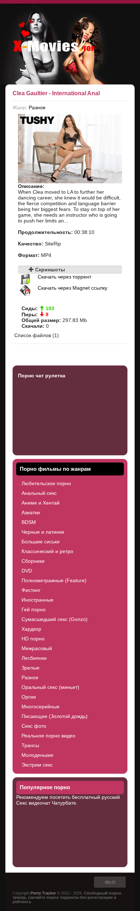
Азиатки (31, 512)
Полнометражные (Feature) (54, 580)
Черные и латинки (43, 532)
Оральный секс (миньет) (50, 687)
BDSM (29, 522)
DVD (27, 571)
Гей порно (34, 609)
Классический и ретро (47, 551)
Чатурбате (64, 803)
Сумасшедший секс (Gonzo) (55, 619)
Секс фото (34, 726)
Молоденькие (37, 755)
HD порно (33, 638)
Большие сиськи (41, 541)
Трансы (30, 745)
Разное (37, 107)
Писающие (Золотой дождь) (55, 716)
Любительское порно (46, 483)
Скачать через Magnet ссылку (72, 288)
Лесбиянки (34, 658)
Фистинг (31, 590)
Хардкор (31, 629)
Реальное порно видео (48, 736)
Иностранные (37, 600)
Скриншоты (49, 269)
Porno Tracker (43, 893)
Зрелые (30, 668)
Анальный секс (39, 493)
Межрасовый (37, 648)
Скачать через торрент (64, 277)
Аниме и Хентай (41, 503)
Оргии (29, 697)
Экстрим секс (37, 765)
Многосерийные (41, 706)
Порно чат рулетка (41, 375)
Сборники (33, 561)
